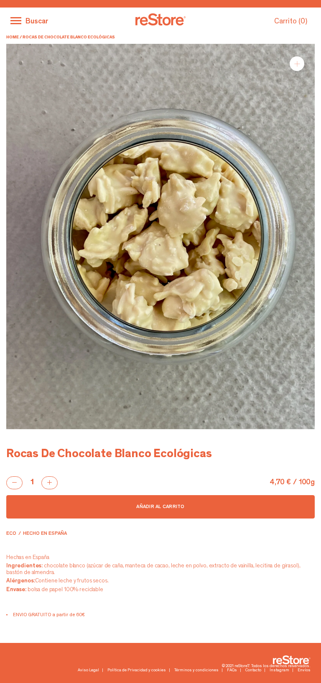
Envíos (304, 670)
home (12, 37)
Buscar (36, 21)
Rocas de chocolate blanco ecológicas (69, 37)
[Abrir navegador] (15, 20)
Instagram (279, 670)
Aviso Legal (88, 670)
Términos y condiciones (196, 670)
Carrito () (290, 21)
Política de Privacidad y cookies (136, 670)
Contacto (253, 670)
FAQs (232, 670)
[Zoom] (297, 63)
